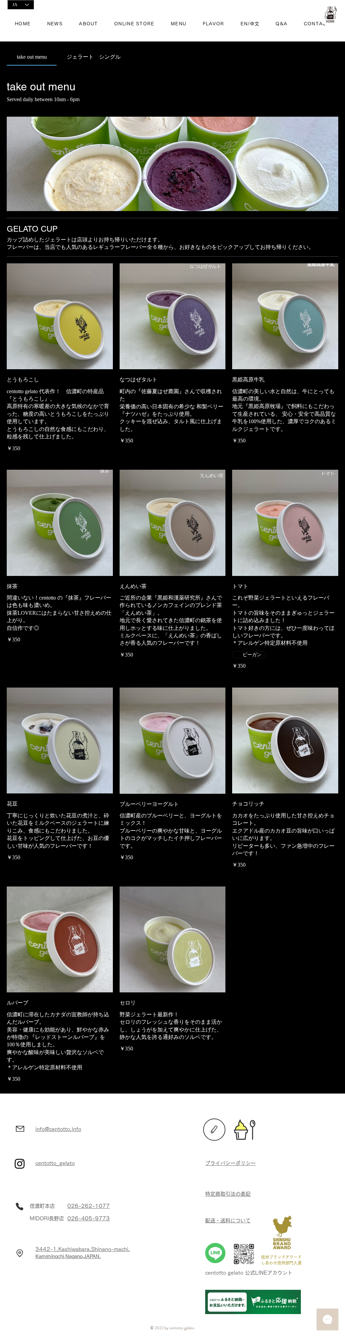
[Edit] (214, 1129)
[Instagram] (19, 1163)
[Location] (19, 1253)
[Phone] (19, 1206)
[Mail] (19, 1128)
